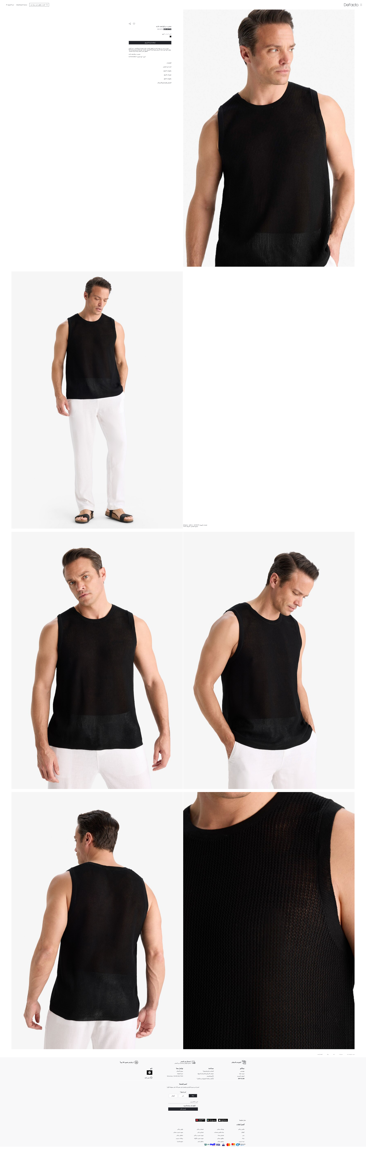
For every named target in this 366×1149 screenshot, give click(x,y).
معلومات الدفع (167, 78)
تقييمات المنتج (167, 75)
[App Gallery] (200, 1120)
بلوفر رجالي (180, 1129)
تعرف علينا (241, 1073)
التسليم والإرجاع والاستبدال (164, 82)
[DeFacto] (351, 4)
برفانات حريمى (179, 1138)
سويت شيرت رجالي (198, 1135)
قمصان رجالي (200, 1129)
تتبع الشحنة (209, 1076)
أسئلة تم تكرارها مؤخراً (208, 1071)
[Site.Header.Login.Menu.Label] (361, 5)
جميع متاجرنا (180, 1141)
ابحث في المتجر (167, 67)
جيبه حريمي (241, 1141)
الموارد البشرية (240, 1076)
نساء (193, 1095)
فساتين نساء (221, 1135)
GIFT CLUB (241, 1078)
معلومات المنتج (167, 71)
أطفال (173, 1096)
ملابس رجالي (241, 1129)
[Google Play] (212, 1120)
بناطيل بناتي (200, 1141)
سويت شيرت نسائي (178, 1132)
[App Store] (223, 1120)
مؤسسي (242, 1071)
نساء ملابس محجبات (219, 1132)
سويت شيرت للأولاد (198, 1138)
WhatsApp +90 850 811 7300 (175, 1076)
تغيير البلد (147, 1078)
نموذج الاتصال (180, 1071)
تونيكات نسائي (220, 1129)
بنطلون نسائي (220, 1138)
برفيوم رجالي (221, 1141)
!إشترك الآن (183, 1109)
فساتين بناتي (200, 1132)
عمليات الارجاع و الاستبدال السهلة (206, 1073)
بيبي (243, 1135)
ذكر (183, 1096)
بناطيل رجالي (180, 1135)
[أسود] (170, 36)
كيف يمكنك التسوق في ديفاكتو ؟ (204, 1078)
